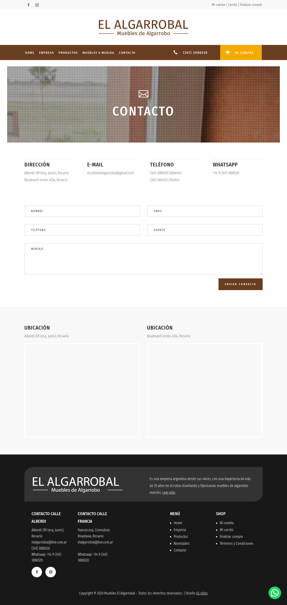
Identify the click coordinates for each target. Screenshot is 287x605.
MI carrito (226, 530)
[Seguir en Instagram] (37, 5)
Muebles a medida (98, 53)
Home (29, 53)
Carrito (232, 5)
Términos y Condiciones (236, 543)
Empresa (46, 53)
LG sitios (202, 593)
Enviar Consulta (240, 284)
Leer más (168, 492)
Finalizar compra (251, 5)
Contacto (127, 53)
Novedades (182, 543)
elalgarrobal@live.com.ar (95, 542)
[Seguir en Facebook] (28, 5)
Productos (68, 53)
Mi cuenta (218, 5)
